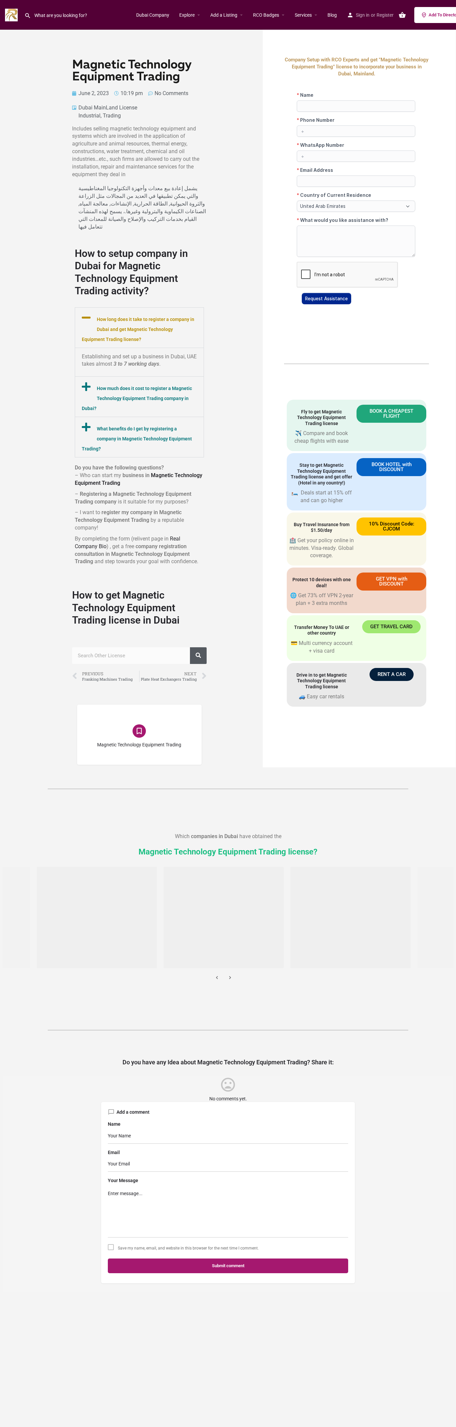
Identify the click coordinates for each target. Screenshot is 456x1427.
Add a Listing (223, 15)
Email (114, 1152)
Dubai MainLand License (107, 107)
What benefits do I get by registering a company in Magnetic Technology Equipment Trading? (137, 438)
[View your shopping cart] (402, 15)
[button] (139, 328)
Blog (332, 15)
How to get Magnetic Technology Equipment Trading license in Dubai (126, 607)
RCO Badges (266, 15)
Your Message (123, 1180)
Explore (187, 15)
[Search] (198, 655)
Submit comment (228, 1265)
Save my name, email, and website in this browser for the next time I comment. (188, 1248)
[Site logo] (12, 14)
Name (114, 1124)
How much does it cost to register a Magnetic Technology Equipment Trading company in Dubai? (137, 398)
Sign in (363, 15)
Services (303, 15)
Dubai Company (152, 15)
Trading (112, 115)
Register (385, 15)
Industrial (89, 115)
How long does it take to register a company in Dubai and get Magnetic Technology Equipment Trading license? (138, 329)
